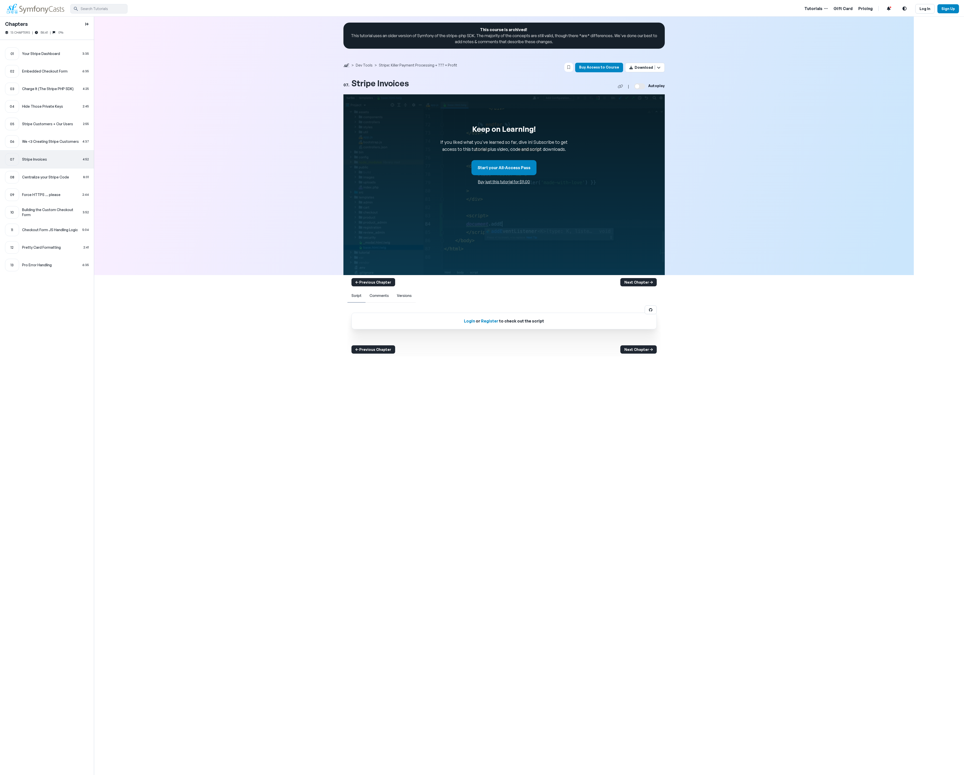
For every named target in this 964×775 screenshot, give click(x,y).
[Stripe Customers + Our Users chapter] (47, 124)
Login (469, 321)
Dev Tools (364, 65)
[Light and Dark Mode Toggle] (904, 8)
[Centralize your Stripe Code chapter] (47, 177)
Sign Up (948, 9)
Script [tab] (356, 295)
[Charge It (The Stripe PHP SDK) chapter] (47, 89)
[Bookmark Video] (568, 67)
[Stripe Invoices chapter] (47, 159)
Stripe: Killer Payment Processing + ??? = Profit (418, 65)
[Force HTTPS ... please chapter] (47, 194)
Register (489, 321)
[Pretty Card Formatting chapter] (47, 247)
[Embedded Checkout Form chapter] (47, 71)
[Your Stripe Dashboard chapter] (47, 53)
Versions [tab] (404, 295)
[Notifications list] (889, 9)
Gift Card (843, 8)
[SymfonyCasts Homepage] (37, 8)
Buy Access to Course (599, 67)
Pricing (865, 8)
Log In (925, 9)
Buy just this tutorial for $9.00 (504, 181)
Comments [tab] (379, 295)
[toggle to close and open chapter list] (87, 24)
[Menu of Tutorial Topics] (825, 9)
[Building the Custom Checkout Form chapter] (47, 212)
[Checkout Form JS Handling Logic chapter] (47, 230)
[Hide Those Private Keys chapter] (47, 106)
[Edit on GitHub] (651, 309)
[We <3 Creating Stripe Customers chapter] (47, 141)
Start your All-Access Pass (503, 167)
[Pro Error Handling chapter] (47, 265)
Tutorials (813, 8)
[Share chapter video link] (620, 86)
